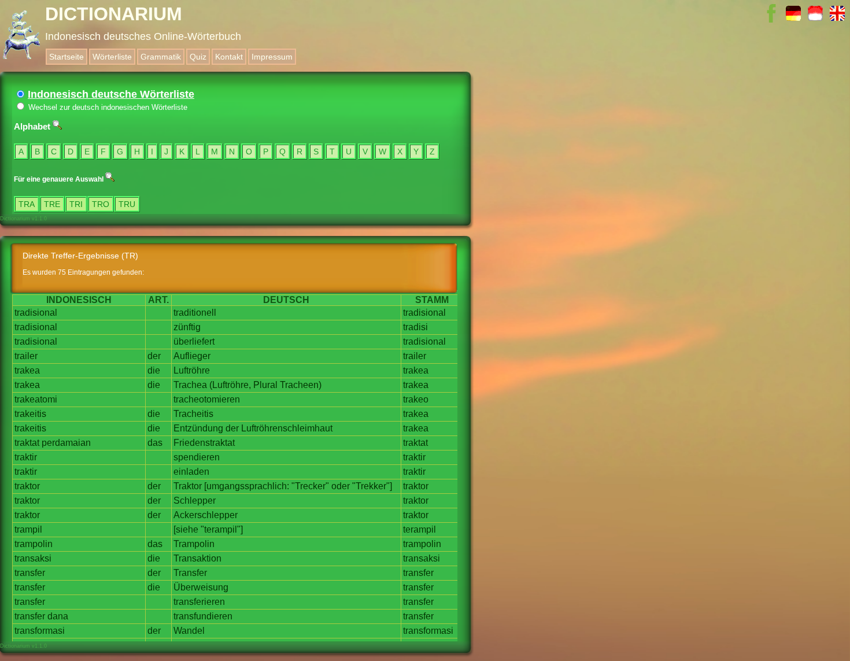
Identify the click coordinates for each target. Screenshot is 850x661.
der (154, 356)
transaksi (32, 558)
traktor (27, 486)
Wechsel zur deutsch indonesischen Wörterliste (106, 107)
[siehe (185, 529)
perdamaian (66, 443)
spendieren (196, 457)
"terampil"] (222, 529)
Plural (265, 385)
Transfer (190, 573)
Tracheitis (193, 414)
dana (57, 616)
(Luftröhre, (230, 385)
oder (340, 486)
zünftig (187, 327)
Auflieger (191, 356)
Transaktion (197, 558)
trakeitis (30, 414)
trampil (28, 529)
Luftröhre (191, 370)
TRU (127, 204)
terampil (419, 529)
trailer (26, 356)
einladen (191, 472)
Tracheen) (300, 385)
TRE (52, 204)
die (153, 370)
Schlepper (194, 500)
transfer (29, 573)
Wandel (189, 631)
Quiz (198, 56)
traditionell (194, 312)
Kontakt (229, 56)
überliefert (194, 341)
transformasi (39, 631)
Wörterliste (112, 56)
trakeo (415, 399)
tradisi (415, 327)
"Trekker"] (372, 486)
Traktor (187, 486)
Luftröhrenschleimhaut (286, 428)
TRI (76, 204)
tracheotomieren (206, 399)
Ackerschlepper (205, 515)
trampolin (33, 544)
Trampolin (194, 544)
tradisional (35, 312)
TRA (27, 204)
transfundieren (202, 616)
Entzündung (198, 428)
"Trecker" (310, 486)
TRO (100, 204)
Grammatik (161, 56)
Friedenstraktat (204, 443)
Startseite (66, 56)
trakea (27, 370)
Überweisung (200, 587)
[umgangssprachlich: (246, 486)
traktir (25, 457)
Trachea (190, 385)
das (154, 443)
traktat (26, 443)
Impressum (272, 56)
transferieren (199, 602)
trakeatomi (35, 399)
